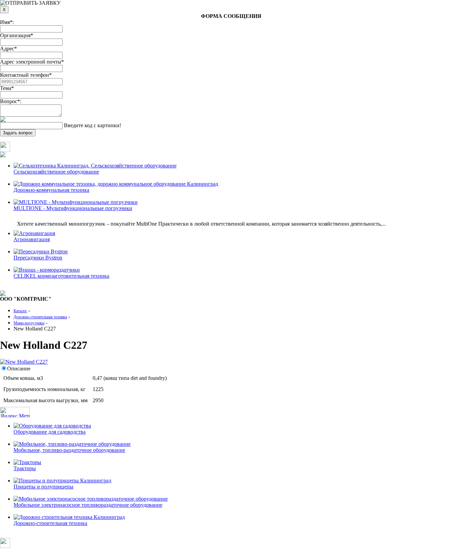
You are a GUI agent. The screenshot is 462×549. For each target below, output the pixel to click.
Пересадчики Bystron (38, 257)
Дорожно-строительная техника (50, 523)
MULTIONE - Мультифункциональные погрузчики (73, 208)
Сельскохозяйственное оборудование (56, 172)
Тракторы (25, 468)
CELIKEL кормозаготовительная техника (61, 276)
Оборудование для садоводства (50, 432)
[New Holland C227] (24, 362)
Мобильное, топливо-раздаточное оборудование (69, 450)
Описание (18, 368)
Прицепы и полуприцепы (43, 486)
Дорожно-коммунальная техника (51, 190)
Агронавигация (32, 239)
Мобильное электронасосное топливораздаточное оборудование (88, 505)
